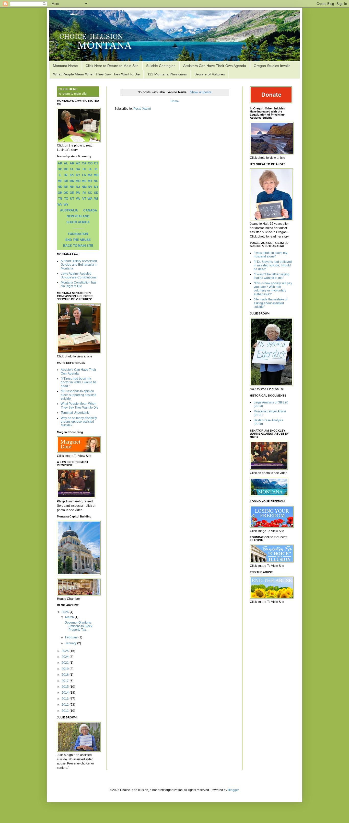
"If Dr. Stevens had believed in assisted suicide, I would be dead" (273, 265)
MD (96, 175)
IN (65, 175)
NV (90, 187)
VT (84, 198)
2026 (65, 612)
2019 (65, 669)
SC (90, 193)
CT (96, 163)
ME (60, 181)
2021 (65, 662)
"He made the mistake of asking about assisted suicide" (270, 303)
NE (66, 187)
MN (71, 181)
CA (84, 163)
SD (96, 193)
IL (60, 175)
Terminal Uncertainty (75, 412)
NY (96, 187)
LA (84, 175)
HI (84, 169)
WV (59, 204)
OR (72, 193)
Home (174, 101)
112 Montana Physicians (167, 74)
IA (90, 169)
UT (72, 198)
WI (96, 198)
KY (78, 175)
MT (90, 181)
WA (90, 198)
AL (66, 163)
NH (72, 187)
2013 (65, 699)
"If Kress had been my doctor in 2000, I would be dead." (79, 382)
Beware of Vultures (209, 74)
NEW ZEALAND (78, 216)
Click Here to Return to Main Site (112, 66)
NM (84, 187)
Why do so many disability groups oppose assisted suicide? (79, 421)
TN (60, 198)
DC (60, 169)
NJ (78, 187)
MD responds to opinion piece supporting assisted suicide (78, 394)
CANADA (90, 210)
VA (78, 198)
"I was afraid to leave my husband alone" (270, 254)
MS (84, 181)
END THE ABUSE (78, 240)
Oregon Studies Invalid (272, 66)
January (71, 643)
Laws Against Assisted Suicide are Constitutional (79, 275)
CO (90, 163)
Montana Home (65, 66)
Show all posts (201, 92)
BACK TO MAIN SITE (78, 245)
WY (66, 204)
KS (72, 175)
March (70, 617)
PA (78, 193)
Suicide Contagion (161, 66)
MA (90, 175)
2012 (65, 704)
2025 (65, 651)
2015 (65, 687)
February (71, 637)
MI (66, 181)
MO (78, 181)
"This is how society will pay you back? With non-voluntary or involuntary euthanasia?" (273, 288)
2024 (65, 657)
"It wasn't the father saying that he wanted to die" (271, 276)
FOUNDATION (78, 234)
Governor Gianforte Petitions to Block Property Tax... (78, 626)
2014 (65, 692)
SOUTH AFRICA (78, 222)
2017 (65, 681)
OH (60, 193)
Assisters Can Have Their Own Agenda (214, 66)
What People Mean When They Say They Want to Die (96, 74)
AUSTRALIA (69, 210)
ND (60, 187)
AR (72, 163)
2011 (65, 711)
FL (72, 169)
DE (66, 169)
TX (66, 198)
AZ (78, 163)
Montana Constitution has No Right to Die (78, 284)
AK (60, 163)
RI (84, 193)
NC (96, 181)
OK (66, 193)
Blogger (233, 790)
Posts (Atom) (142, 108)
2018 (65, 675)
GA (78, 169)
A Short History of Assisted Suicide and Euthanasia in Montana (79, 264)
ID (96, 169)
